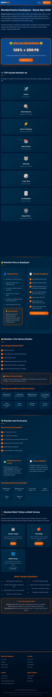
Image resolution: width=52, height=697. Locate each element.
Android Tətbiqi (30, 675)
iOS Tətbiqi (29, 678)
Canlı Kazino (30, 662)
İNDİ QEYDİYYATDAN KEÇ (39, 313)
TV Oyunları (29, 667)
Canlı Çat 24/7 (4, 678)
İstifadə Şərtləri (4, 667)
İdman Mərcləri (30, 664)
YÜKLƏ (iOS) (39, 543)
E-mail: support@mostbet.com (7, 680)
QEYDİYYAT (46, 2)
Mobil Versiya (30, 680)
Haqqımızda (3, 659)
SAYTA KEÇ (13, 568)
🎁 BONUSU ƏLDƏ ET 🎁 (26, 60)
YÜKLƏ (13, 543)
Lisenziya (3, 662)
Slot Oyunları (30, 659)
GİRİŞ (39, 2)
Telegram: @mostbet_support (7, 683)
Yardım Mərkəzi (4, 675)
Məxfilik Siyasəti (4, 664)
